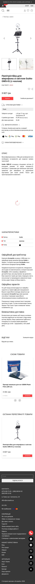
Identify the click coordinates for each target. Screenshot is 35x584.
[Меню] (8, 10)
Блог (27, 6)
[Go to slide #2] (26, 64)
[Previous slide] (4, 38)
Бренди (4, 569)
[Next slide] (30, 38)
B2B (32, 6)
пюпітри (21, 241)
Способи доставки (13, 105)
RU (6, 505)
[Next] (19, 400)
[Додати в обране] (29, 89)
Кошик (4, 552)
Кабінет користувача (10, 542)
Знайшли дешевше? (26, 98)
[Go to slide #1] (9, 64)
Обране (4, 550)
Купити (7, 98)
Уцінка (8, 561)
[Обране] (28, 10)
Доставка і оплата (7, 521)
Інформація (6, 514)
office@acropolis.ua (8, 500)
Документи (5, 574)
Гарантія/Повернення (13, 142)
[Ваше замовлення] (25, 11)
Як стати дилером (7, 516)
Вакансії (4, 566)
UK (3, 505)
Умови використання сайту (10, 526)
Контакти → (6, 489)
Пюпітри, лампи (8, 17)
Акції (3, 561)
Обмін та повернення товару (11, 519)
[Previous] (15, 400)
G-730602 (5, 395)
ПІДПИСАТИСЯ (17, 480)
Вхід (3, 545)
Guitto (21, 237)
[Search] (3, 10)
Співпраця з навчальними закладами (13, 538)
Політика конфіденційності (10, 529)
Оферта (4, 531)
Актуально (6, 559)
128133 (4, 455)
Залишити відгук (28, 337)
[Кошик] (32, 11)
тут (27, 298)
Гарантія (4, 524)
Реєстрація (5, 547)
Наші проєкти (6, 571)
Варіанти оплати (11, 125)
